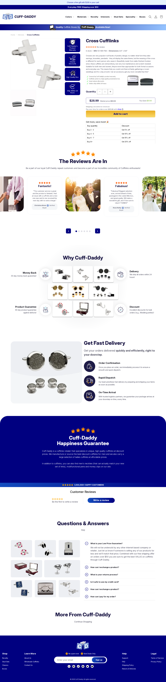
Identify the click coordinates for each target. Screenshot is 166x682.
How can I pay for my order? (103, 596)
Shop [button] (4, 653)
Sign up (99, 660)
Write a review (101, 500)
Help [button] (124, 653)
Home (13, 35)
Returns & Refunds (129, 669)
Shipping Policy (128, 665)
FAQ (123, 662)
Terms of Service (157, 658)
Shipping (89, 106)
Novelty (5, 658)
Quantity (91, 91)
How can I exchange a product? (104, 567)
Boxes (4, 669)
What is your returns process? (104, 574)
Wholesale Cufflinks (31, 662)
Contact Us (28, 665)
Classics (5, 665)
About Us (27, 658)
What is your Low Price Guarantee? (106, 543)
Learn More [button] (30, 653)
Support (125, 658)
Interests (21, 35)
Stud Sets (5, 662)
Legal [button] (153, 653)
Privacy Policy (156, 662)
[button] (69, 16)
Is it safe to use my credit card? (104, 582)
